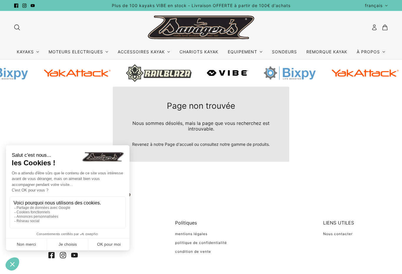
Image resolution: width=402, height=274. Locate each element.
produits (261, 144)
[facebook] (16, 5)
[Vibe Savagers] (201, 27)
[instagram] (24, 5)
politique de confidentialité (201, 242)
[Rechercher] (17, 27)
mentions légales (191, 234)
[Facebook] (51, 255)
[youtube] (32, 5)
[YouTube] (74, 255)
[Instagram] (63, 255)
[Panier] (385, 27)
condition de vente (193, 251)
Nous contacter (338, 234)
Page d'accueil (179, 144)
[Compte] (374, 27)
